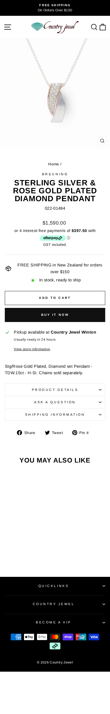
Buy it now (55, 314)
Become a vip (53, 622)
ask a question (55, 402)
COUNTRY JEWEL (54, 604)
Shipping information (55, 414)
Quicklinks (53, 586)
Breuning (55, 174)
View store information (32, 349)
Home (53, 164)
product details (55, 389)
